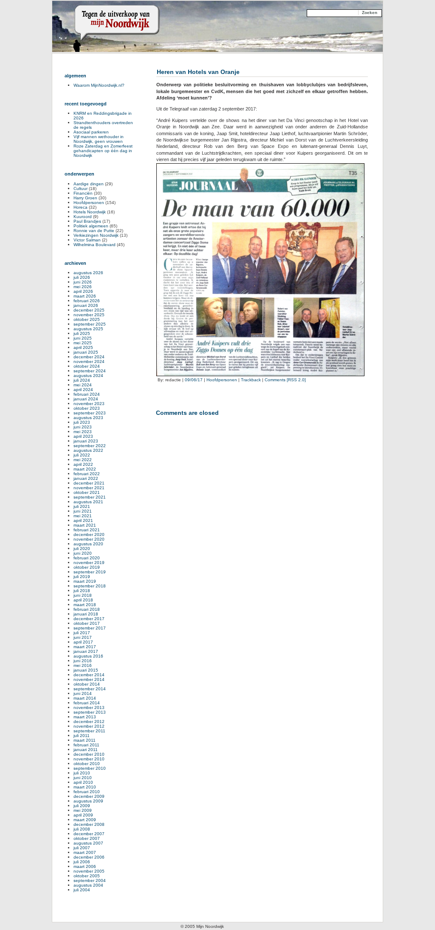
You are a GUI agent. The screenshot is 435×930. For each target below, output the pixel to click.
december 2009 (89, 796)
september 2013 (89, 712)
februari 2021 (86, 529)
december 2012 (89, 721)
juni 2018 (82, 595)
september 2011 (89, 731)
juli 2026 (81, 277)
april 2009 (83, 815)
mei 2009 (82, 810)
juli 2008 (81, 829)
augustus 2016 (88, 656)
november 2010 (89, 759)
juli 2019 (81, 576)
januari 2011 (85, 749)
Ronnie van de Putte (93, 230)
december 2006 (89, 857)
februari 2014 (86, 702)
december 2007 (89, 833)
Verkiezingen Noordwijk (96, 235)
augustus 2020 (88, 544)
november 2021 (89, 487)
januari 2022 (85, 478)
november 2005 (89, 871)
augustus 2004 (88, 885)
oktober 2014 (86, 684)
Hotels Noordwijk (89, 212)
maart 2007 (84, 852)
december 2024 (89, 356)
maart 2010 (84, 787)
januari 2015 (85, 670)
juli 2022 (81, 455)
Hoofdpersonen (221, 379)
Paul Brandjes (87, 221)
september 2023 (89, 413)
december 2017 (89, 618)
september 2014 (89, 688)
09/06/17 (194, 379)
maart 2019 (84, 581)
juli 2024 (81, 380)
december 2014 (89, 674)
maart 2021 (84, 525)
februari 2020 (86, 558)
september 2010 (89, 768)
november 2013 (89, 707)
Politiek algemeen (90, 226)
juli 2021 (81, 506)
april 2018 (83, 600)
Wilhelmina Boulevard (94, 244)
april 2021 (83, 520)
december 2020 (89, 534)
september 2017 (89, 628)
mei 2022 (82, 459)
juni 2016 (82, 660)
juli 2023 (81, 422)
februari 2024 (86, 394)
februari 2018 (86, 609)
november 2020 (89, 539)
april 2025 (83, 347)
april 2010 (83, 782)
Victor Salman (87, 240)
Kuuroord (82, 216)
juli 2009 (81, 805)
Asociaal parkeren (91, 132)
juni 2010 (82, 777)
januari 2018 (85, 614)
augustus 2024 (88, 375)
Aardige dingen (88, 183)
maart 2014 (84, 698)
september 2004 (89, 880)
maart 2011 (84, 740)
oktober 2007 (86, 838)
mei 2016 (82, 665)
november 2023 (89, 403)
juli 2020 (81, 548)
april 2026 (83, 291)
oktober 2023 (86, 408)
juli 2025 (81, 333)
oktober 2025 (86, 319)
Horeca (80, 207)
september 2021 (89, 497)
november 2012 (89, 726)
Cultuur (80, 188)
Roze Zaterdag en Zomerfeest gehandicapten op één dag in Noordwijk (103, 151)
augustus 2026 (88, 272)
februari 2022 (86, 473)
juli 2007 (81, 847)
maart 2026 (84, 296)
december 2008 (89, 824)
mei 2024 (82, 385)
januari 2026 (85, 305)
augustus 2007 (88, 843)
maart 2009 (84, 819)
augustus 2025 (88, 328)
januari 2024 (85, 399)
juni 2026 (82, 282)
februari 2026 (86, 300)
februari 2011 (86, 745)
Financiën (83, 193)
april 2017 (83, 642)
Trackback (251, 379)
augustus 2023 (88, 417)
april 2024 (83, 389)
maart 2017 (84, 646)
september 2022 (89, 445)
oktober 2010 (86, 763)
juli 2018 (81, 590)
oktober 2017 (86, 623)
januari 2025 (85, 352)
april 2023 (83, 436)
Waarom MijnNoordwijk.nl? (98, 85)
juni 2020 (82, 553)
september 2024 (89, 371)
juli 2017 (81, 632)
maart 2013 (84, 717)
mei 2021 (82, 515)
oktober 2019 (86, 567)
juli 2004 (81, 889)
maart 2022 (84, 469)
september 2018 (89, 586)
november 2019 (89, 562)
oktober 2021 (86, 492)
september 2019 (89, 572)
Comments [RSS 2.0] (285, 379)
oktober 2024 (86, 366)
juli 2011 (81, 735)
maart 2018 (84, 604)
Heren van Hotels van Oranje (198, 71)
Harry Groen (85, 198)
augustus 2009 (88, 801)
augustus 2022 (88, 450)
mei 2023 (82, 431)
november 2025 (89, 314)
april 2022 (83, 464)
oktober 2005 (86, 875)
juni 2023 (82, 427)
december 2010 (89, 754)
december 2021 (89, 483)
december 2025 (89, 310)
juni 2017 (82, 637)
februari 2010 (86, 791)
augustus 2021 (88, 501)
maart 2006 (84, 866)
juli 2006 (81, 861)
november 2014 (89, 679)
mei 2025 (82, 342)
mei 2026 (82, 286)
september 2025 (89, 324)
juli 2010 (81, 773)
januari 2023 (85, 441)
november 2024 (89, 361)
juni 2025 (82, 338)
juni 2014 (82, 693)
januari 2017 (85, 651)
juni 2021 (82, 511)
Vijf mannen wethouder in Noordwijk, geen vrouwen (98, 139)
